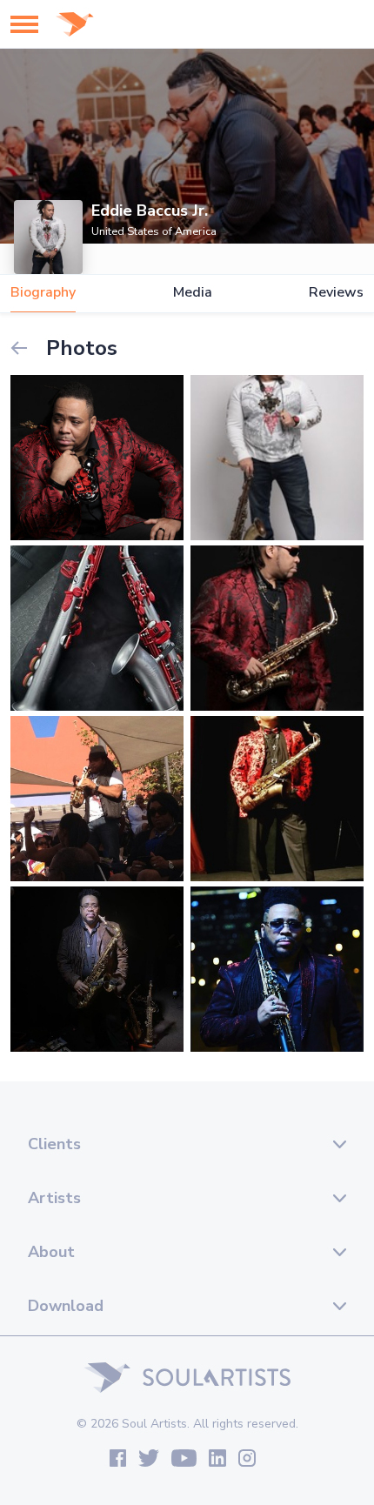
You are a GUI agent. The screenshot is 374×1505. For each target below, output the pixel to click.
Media (192, 293)
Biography (43, 293)
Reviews (336, 293)
